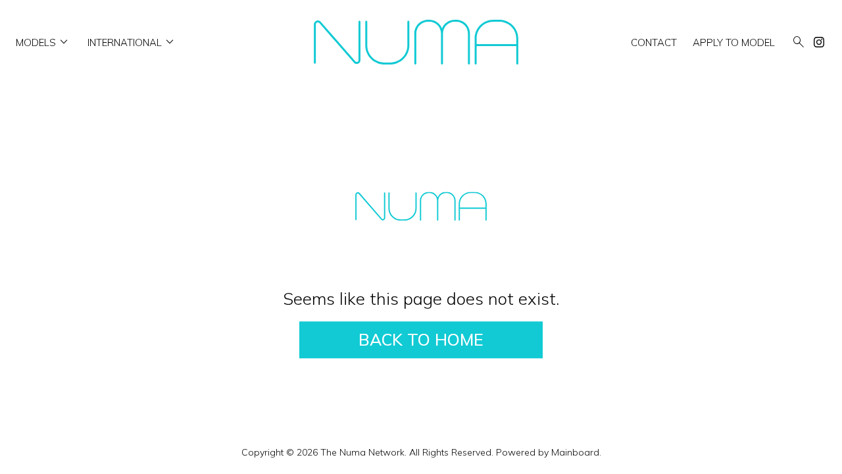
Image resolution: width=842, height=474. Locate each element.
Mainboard (575, 452)
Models (44, 42)
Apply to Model (734, 42)
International (132, 42)
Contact (654, 42)
